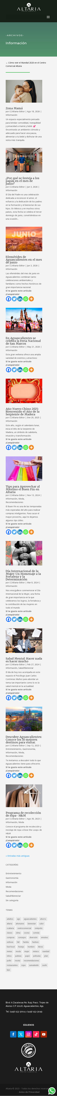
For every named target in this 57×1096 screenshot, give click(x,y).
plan (46, 956)
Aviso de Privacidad (29, 1092)
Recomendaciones (14, 502)
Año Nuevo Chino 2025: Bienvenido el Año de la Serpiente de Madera (22, 411)
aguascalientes (30, 919)
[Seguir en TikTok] (36, 1034)
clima (18, 933)
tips (8, 970)
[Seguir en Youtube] (43, 1034)
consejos (22, 937)
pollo (9, 960)
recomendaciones (31, 960)
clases (9, 933)
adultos (10, 919)
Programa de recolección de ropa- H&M (23, 814)
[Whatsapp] (25, 298)
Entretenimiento (13, 749)
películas (37, 956)
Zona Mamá (14, 108)
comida (36, 933)
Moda (21, 498)
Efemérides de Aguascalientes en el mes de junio (24, 259)
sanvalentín (34, 965)
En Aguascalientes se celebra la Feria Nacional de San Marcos (23, 340)
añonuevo (20, 923)
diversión (33, 937)
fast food (11, 947)
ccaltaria (10, 928)
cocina (26, 933)
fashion (35, 942)
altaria (9, 923)
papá (27, 956)
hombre (31, 947)
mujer (26, 951)
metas (9, 951)
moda (18, 951)
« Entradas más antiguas (18, 855)
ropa (23, 965)
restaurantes (12, 965)
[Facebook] (8, 298)
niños (9, 956)
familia (26, 942)
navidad (46, 951)
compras (10, 937)
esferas (10, 942)
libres (40, 947)
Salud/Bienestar (25, 668)
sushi (44, 965)
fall (18, 942)
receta (17, 960)
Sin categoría (12, 900)
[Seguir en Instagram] (28, 1034)
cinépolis (38, 928)
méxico (36, 951)
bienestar (32, 923)
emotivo (44, 937)
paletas (18, 956)
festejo (21, 947)
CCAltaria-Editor (17, 111)
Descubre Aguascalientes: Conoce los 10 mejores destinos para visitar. (24, 739)
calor (41, 923)
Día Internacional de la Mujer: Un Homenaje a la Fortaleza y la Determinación (23, 575)
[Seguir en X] (21, 1034)
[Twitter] (14, 298)
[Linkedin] (20, 298)
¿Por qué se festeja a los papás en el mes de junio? (22, 180)
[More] (31, 298)
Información (11, 115)
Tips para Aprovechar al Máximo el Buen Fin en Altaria (23, 489)
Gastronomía (29, 749)
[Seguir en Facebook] (13, 1034)
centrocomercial (24, 928)
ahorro (43, 919)
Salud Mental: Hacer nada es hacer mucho (24, 660)
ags (18, 919)
